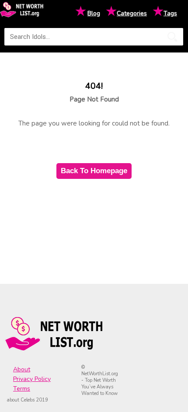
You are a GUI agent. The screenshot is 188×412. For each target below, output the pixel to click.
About (21, 369)
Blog (93, 13)
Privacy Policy (32, 379)
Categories (132, 13)
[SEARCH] (172, 37)
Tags (170, 13)
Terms (21, 388)
